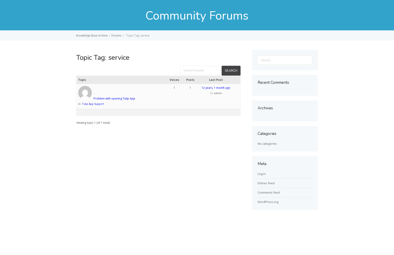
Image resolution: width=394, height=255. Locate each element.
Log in (262, 174)
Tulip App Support (93, 103)
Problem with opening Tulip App (114, 98)
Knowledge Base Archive (92, 35)
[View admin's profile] (85, 98)
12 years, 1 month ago (216, 88)
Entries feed (266, 183)
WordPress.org (268, 202)
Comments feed (269, 192)
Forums (116, 35)
